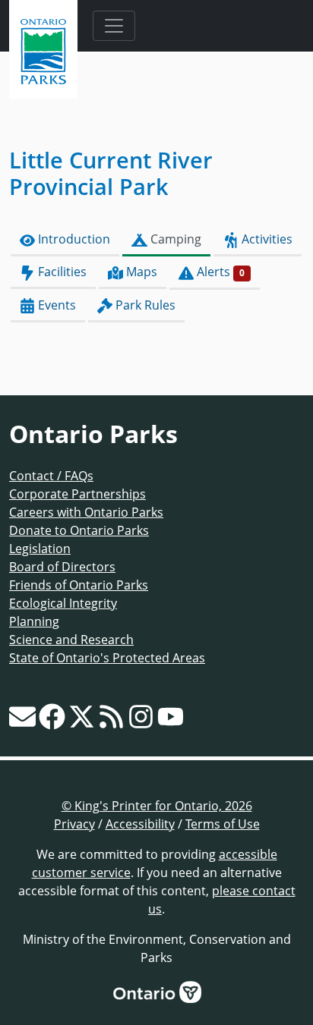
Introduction (72, 239)
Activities (265, 239)
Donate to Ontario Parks (79, 530)
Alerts (219, 271)
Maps (140, 271)
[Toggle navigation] (114, 26)
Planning (34, 621)
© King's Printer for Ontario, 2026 (157, 805)
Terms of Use (222, 824)
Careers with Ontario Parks (86, 512)
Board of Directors (62, 566)
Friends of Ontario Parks (78, 585)
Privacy (74, 824)
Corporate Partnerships (77, 494)
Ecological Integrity (63, 603)
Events (55, 305)
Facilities (61, 271)
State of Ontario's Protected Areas (107, 657)
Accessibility (140, 824)
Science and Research (71, 639)
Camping (174, 239)
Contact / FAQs (51, 475)
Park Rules (143, 305)
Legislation (40, 548)
